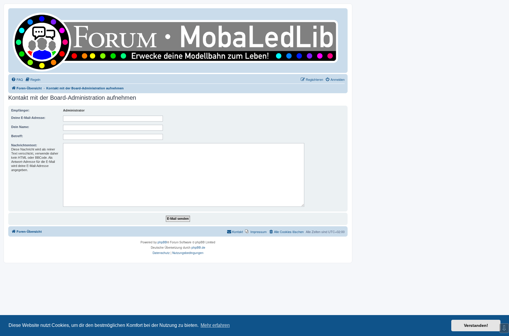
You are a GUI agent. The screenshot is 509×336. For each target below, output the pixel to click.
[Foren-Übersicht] (178, 40)
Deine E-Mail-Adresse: (28, 117)
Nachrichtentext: (24, 145)
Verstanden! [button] (476, 325)
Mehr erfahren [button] (215, 325)
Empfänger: (20, 110)
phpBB (162, 242)
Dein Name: (20, 127)
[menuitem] (17, 79)
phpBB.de (198, 247)
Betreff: (17, 136)
